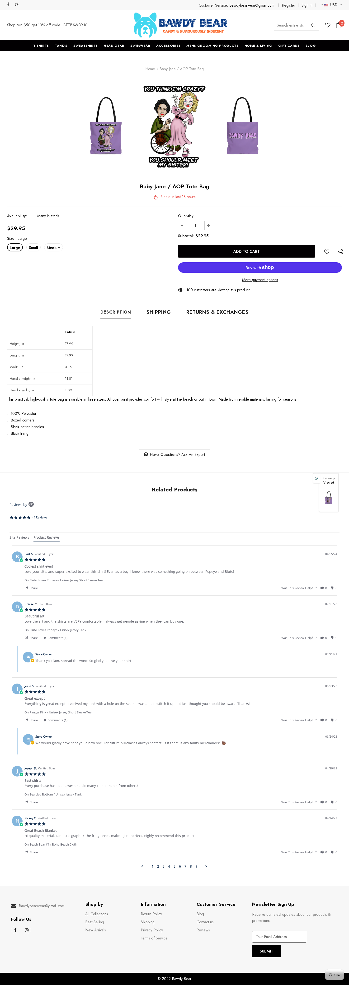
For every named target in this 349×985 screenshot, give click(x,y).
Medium (53, 247)
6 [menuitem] (180, 866)
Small (33, 247)
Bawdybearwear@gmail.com (251, 5)
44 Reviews (39, 517)
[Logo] (180, 25)
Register (288, 5)
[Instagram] (18, 5)
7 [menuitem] (185, 866)
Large (15, 247)
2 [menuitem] (158, 866)
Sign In (307, 5)
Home (150, 69)
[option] (106, 126)
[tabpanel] (174, 706)
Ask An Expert (193, 454)
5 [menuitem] (174, 866)
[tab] (19, 538)
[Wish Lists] (327, 251)
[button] (33, 588)
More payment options (260, 279)
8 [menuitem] (191, 866)
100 (189, 290)
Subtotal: (186, 236)
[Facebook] (10, 5)
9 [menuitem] (196, 866)
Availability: (17, 216)
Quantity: (186, 216)
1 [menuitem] (153, 866)
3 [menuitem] (164, 866)
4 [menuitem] (169, 866)
